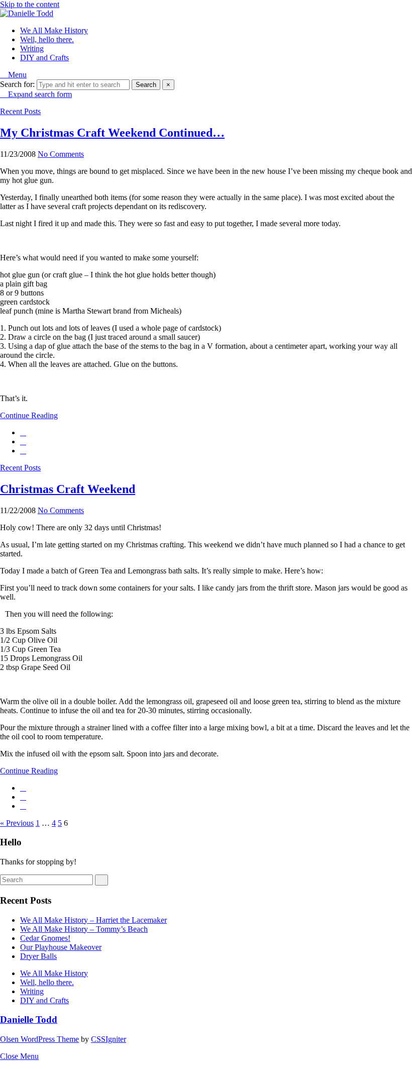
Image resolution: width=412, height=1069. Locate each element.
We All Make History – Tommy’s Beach (84, 929)
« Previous (17, 823)
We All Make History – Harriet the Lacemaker (93, 920)
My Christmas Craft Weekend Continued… (112, 132)
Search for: (17, 84)
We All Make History (54, 30)
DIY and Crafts (44, 57)
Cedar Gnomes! (45, 938)
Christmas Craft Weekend (67, 489)
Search (146, 84)
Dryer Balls (38, 956)
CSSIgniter (108, 1039)
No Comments (61, 154)
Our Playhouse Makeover (60, 947)
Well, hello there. (47, 39)
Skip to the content (29, 4)
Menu (16, 74)
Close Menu (19, 1056)
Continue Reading (29, 415)
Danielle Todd (28, 1019)
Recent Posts (20, 111)
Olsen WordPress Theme (39, 1039)
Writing (32, 48)
